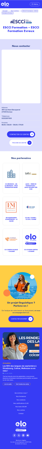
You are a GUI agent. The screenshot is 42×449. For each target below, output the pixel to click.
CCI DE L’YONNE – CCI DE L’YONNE (31, 218)
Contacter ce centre (19, 134)
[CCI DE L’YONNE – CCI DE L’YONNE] (31, 207)
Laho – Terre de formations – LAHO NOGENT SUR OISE (30, 186)
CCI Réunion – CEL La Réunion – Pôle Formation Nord (11, 185)
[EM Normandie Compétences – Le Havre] (11, 207)
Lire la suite (8, 384)
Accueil (5, 11)
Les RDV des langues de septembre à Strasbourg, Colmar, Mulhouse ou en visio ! (19, 368)
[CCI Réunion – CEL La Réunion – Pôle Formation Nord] (11, 173)
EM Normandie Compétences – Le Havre (11, 219)
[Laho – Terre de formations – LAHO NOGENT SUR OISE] (31, 173)
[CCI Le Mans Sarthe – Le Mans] (31, 239)
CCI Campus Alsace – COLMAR (11, 250)
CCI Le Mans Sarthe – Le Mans (31, 250)
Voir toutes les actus (22, 384)
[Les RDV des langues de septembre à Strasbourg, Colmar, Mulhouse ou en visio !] (21, 346)
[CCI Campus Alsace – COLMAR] (11, 239)
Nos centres (15, 11)
